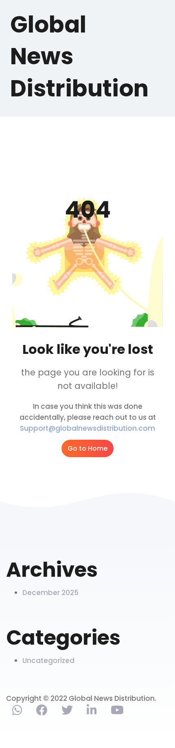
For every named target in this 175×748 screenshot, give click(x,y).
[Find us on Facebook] (42, 712)
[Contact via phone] (17, 712)
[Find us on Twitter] (67, 712)
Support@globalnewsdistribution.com (87, 428)
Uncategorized (48, 660)
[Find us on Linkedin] (92, 712)
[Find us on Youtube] (117, 712)
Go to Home (87, 448)
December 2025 (50, 593)
